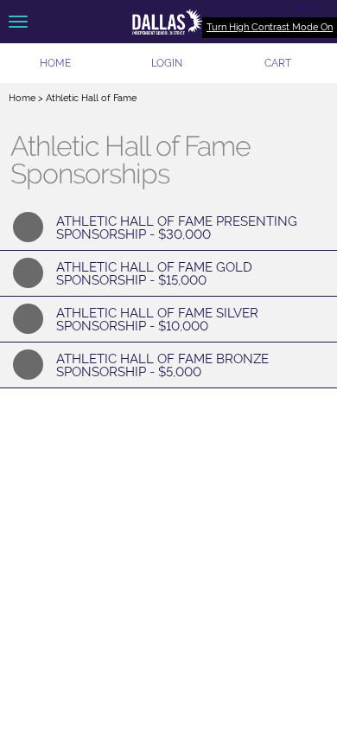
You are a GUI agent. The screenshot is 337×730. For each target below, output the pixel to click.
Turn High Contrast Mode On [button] (270, 27)
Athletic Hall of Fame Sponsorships (130, 160)
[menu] (18, 21)
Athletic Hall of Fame (91, 98)
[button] (167, 63)
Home (22, 98)
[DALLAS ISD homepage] (168, 21)
